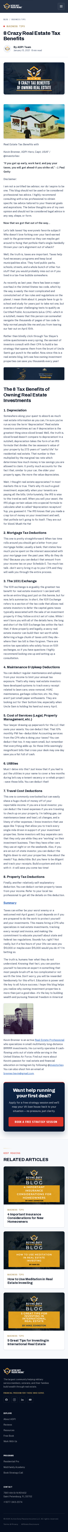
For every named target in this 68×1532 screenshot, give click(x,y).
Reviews (7, 1424)
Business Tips (19, 19)
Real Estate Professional (49, 1040)
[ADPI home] (13, 6)
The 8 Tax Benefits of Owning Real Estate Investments (26, 395)
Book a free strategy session (36, 1121)
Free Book (8, 1436)
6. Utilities (10, 763)
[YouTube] (30, 1400)
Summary (9, 902)
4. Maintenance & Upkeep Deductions (31, 667)
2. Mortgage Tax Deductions (24, 532)
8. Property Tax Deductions (24, 877)
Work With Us (10, 1441)
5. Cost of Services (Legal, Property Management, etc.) (30, 717)
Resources (8, 1430)
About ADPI (9, 1419)
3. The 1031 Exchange (20, 581)
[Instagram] (14, 1400)
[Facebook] (6, 1400)
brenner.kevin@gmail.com (18, 1073)
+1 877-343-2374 (12, 1502)
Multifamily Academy (14, 1467)
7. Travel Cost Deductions (22, 791)
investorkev (56, 1065)
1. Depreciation (15, 410)
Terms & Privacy (10, 1524)
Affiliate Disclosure (30, 1524)
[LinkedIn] (22, 1400)
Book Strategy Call (13, 1472)
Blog (5, 19)
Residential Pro (11, 1461)
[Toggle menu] (61, 6)
